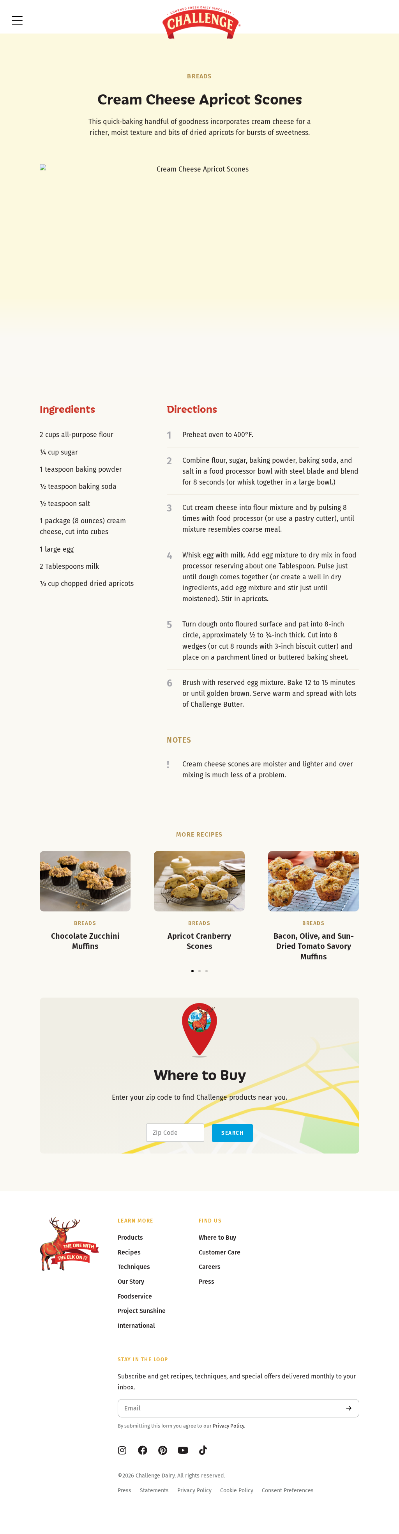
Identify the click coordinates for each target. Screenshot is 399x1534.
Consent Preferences (288, 1490)
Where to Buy (217, 1237)
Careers (210, 1266)
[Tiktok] (203, 1450)
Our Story (131, 1281)
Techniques (134, 1266)
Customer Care (219, 1252)
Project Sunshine (142, 1311)
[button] (192, 971)
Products (130, 1237)
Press (124, 1490)
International (136, 1325)
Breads (199, 76)
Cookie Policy (236, 1490)
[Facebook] (142, 1450)
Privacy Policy (228, 1426)
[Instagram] (122, 1450)
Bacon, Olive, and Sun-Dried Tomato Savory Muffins (314, 946)
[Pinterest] (163, 1450)
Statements (154, 1490)
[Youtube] (183, 1450)
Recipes (129, 1252)
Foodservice (135, 1296)
